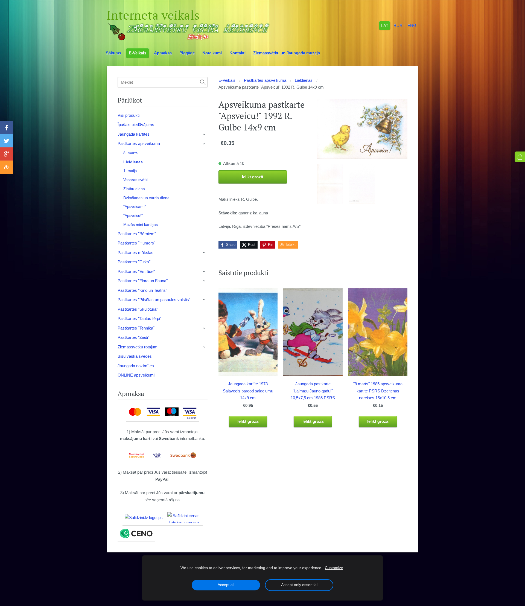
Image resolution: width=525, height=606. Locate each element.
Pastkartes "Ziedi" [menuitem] (133, 337)
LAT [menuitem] (384, 25)
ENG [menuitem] (411, 25)
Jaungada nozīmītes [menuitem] (136, 365)
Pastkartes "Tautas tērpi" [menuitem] (139, 318)
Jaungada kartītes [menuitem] (134, 134)
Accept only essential (299, 585)
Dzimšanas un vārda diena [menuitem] (146, 198)
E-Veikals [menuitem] (137, 53)
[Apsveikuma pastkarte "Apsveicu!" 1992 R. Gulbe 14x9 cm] (330, 184)
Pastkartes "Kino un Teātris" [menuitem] (142, 290)
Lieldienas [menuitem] (133, 162)
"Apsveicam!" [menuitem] (134, 206)
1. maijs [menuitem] (130, 170)
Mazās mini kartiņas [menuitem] (140, 224)
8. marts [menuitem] (130, 153)
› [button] (204, 134)
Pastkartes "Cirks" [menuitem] (134, 262)
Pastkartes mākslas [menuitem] (135, 252)
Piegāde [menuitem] (187, 53)
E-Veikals (226, 80)
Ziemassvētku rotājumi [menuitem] (138, 347)
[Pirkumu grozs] (520, 157)
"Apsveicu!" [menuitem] (133, 215)
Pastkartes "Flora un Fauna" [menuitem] (143, 280)
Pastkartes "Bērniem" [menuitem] (137, 233)
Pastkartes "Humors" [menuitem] (136, 243)
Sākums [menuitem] (113, 53)
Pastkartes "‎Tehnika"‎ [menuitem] (136, 328)
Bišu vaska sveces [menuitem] (135, 356)
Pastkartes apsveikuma (265, 80)
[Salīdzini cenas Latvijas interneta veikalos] (183, 517)
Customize (334, 568)
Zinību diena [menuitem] (134, 189)
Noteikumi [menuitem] (212, 53)
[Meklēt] (203, 82)
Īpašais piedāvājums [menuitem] (136, 124)
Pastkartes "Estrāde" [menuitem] (136, 271)
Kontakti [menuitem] (237, 53)
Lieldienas (304, 80)
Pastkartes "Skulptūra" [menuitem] (138, 309)
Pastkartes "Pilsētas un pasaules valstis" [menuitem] (154, 299)
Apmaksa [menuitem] (163, 53)
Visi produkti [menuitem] (128, 115)
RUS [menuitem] (397, 25)
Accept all (226, 585)
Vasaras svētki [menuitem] (135, 179)
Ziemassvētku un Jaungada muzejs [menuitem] (286, 53)
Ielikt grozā (252, 176)
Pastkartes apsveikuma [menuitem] (139, 143)
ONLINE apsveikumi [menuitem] (136, 375)
